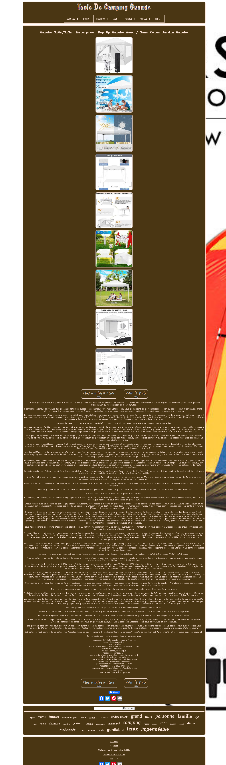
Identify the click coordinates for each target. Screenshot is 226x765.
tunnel (54, 716)
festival (78, 723)
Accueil (114, 742)
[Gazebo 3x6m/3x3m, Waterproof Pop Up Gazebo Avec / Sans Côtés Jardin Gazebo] (114, 55)
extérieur (119, 716)
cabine (91, 730)
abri (148, 716)
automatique (69, 717)
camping (132, 722)
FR (117, 759)
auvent (173, 724)
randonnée (67, 730)
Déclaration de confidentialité (114, 750)
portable (93, 718)
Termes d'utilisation (114, 754)
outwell (181, 724)
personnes (100, 724)
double (89, 723)
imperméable (155, 729)
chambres (66, 724)
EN (111, 759)
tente (132, 729)
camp (82, 730)
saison (83, 717)
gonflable (115, 730)
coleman (104, 717)
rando (43, 723)
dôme (191, 723)
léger (32, 717)
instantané (114, 723)
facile (101, 730)
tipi (197, 717)
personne (164, 716)
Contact (114, 746)
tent (163, 722)
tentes (42, 717)
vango (146, 724)
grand (136, 716)
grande (154, 724)
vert (35, 724)
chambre (54, 723)
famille (185, 716)
